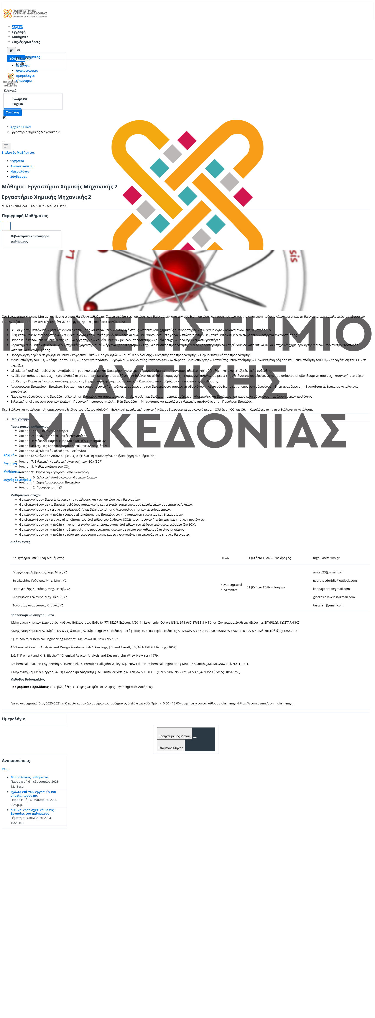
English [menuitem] (21, 63)
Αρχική (17, 27)
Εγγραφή (19, 32)
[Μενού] (6, 146)
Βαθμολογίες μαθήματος (29, 777)
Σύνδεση (12, 112)
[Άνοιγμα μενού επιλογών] (6, 226)
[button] (9, 90)
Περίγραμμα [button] (20, 419)
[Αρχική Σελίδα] (25, 19)
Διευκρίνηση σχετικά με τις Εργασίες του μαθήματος (32, 811)
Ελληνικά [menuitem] (23, 58)
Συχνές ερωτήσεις (26, 42)
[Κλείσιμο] (3, 141)
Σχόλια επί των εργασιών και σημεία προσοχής (33, 793)
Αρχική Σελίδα (20, 127)
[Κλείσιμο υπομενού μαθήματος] (11, 50)
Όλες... (6, 769)
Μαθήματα (20, 37)
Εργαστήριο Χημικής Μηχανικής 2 (46, 196)
